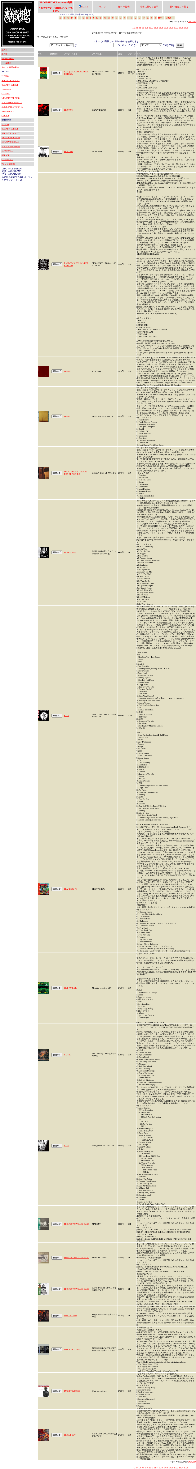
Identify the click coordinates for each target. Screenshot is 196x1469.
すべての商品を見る (10, 67)
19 (170, 27)
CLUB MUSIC (7, 160)
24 (182, 27)
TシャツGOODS (8, 164)
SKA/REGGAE (8, 111)
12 (152, 27)
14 (157, 27)
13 (155, 27)
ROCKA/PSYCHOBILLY (12, 102)
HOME (84, 6)
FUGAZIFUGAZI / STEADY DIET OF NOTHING (75, 473)
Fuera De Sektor (70, 1316)
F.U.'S (66, 1146)
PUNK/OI (5, 76)
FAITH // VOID (70, 552)
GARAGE (5, 116)
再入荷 (4, 54)
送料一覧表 (124, 6)
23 (180, 27)
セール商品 (6, 63)
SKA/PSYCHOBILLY (10, 142)
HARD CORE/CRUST (11, 80)
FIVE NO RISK (70, 988)
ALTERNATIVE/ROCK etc (12, 107)
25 (185, 27)
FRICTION (68, 110)
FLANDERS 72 (70, 889)
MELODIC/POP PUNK (11, 98)
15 (160, 27)
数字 (160, 18)
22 (177, 27)
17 (165, 27)
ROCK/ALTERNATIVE (11, 146)
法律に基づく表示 (149, 6)
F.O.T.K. (67, 1055)
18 (167, 27)
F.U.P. (66, 715)
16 (162, 27)
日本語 (168, 18)
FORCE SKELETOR (72, 1349)
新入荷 (4, 50)
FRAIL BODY (70, 1435)
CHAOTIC (6, 94)
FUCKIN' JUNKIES (72, 1391)
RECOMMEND (8, 58)
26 (187, 27)
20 (172, 27)
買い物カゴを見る (179, 6)
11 (150, 27)
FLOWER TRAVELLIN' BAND (76, 1224)
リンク (102, 6)
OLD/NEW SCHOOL (10, 85)
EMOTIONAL (7, 89)
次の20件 (192, 21)
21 (175, 27)
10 (147, 27)
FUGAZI (67, 371)
